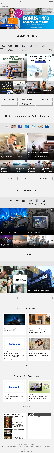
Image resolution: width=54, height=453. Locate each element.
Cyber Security (39, 447)
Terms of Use (31, 446)
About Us (3, 446)
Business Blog (22, 447)
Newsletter (28, 447)
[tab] (29, 414)
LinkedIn (32, 444)
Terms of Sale (38, 446)
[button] (3, 48)
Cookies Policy (16, 446)
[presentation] (29, 414)
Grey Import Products (47, 446)
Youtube (29, 444)
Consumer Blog (15, 447)
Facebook (39, 416)
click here (51, 1)
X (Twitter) (25, 444)
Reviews (33, 447)
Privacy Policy (9, 446)
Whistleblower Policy (24, 446)
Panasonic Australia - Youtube (12, 414)
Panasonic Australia (4, 6)
